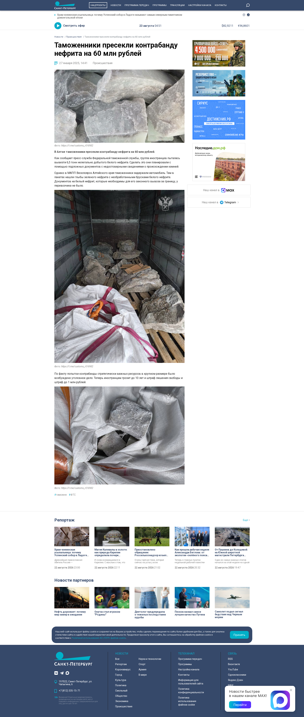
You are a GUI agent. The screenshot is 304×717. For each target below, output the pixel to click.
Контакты (221, 5)
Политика (120, 685)
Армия (142, 669)
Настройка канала (188, 669)
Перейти (240, 705)
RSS (230, 659)
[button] (248, 14)
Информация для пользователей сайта (190, 682)
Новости (116, 5)
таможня (60, 494)
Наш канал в (211, 190)
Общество (121, 695)
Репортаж (64, 520)
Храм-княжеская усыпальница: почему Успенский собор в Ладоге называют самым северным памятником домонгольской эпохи (119, 16)
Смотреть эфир (74, 25)
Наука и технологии (150, 659)
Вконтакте (234, 664)
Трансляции (177, 5)
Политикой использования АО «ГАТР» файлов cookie (99, 638)
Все (117, 659)
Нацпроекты (98, 5)
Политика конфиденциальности (191, 690)
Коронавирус (123, 669)
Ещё (245, 520)
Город (118, 674)
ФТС (72, 494)
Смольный (121, 690)
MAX (230, 685)
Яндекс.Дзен (235, 680)
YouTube (233, 669)
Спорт (142, 664)
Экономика (121, 701)
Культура (120, 680)
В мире (143, 674)
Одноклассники (237, 674)
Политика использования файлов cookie (187, 701)
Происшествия (102, 63)
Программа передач (137, 5)
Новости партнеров (74, 580)
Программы (160, 5)
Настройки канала (199, 5)
